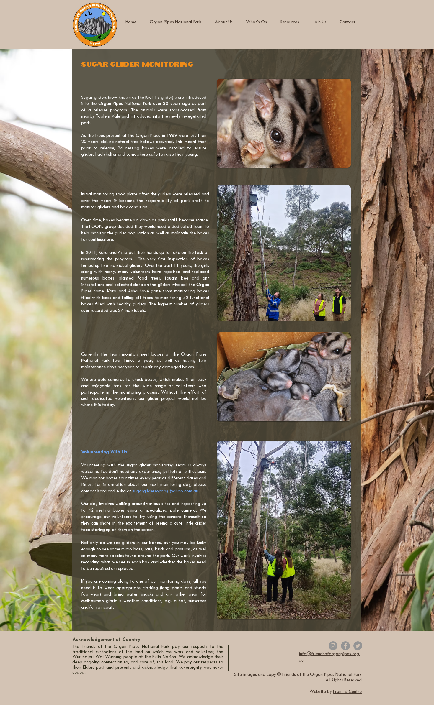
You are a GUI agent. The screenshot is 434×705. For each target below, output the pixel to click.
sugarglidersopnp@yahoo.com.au (165, 491)
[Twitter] (357, 645)
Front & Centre (347, 692)
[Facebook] (345, 645)
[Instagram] (333, 645)
